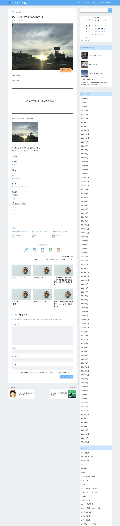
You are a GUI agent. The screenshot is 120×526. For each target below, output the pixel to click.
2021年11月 (85, 323)
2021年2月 (84, 359)
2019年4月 (84, 430)
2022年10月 (85, 280)
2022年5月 (84, 300)
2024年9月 (84, 189)
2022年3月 (84, 308)
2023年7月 (84, 245)
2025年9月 (84, 142)
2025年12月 (85, 130)
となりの (84, 484)
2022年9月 (84, 284)
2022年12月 (85, 272)
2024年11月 (85, 181)
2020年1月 (84, 410)
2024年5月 (84, 205)
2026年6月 (84, 106)
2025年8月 (84, 146)
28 (102, 34)
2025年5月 (84, 158)
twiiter (14, 164)
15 (105, 29)
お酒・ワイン (85, 480)
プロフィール (88, 2)
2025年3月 (84, 166)
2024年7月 (84, 197)
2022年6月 (84, 296)
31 (89, 37)
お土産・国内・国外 (88, 476)
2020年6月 (84, 391)
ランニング (69, 259)
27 (99, 34)
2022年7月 (84, 292)
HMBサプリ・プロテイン (89, 457)
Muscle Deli (85, 461)
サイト (14, 364)
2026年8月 (84, 98)
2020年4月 (84, 398)
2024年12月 (85, 177)
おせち (83, 472)
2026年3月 (84, 118)
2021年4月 (84, 351)
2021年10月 (85, 327)
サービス (96, 2)
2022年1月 (84, 316)
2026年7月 (84, 102)
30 (86, 37)
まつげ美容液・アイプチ (89, 488)
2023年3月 (84, 260)
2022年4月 (84, 304)
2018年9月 (84, 438)
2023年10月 (85, 233)
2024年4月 (84, 209)
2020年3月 (84, 402)
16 (86, 32)
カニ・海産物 (85, 520)
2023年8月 (84, 241)
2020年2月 (84, 406)
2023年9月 (84, 237)
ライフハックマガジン (19, 187)
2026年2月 (84, 122)
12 (96, 29)
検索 (110, 10)
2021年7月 (84, 339)
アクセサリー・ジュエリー (90, 492)
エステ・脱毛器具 (87, 504)
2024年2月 (84, 217)
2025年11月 (85, 134)
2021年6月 (84, 343)
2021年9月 (84, 331)
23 (86, 34)
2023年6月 (84, 248)
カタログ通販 (85, 516)
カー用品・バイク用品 (88, 524)
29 (105, 34)
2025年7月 (84, 150)
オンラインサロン (87, 512)
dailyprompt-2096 (57, 259)
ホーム (80, 2)
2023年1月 (84, 268)
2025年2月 (84, 170)
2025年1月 (84, 174)
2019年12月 (85, 414)
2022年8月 (84, 288)
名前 (14, 348)
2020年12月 (85, 367)
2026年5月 (84, 110)
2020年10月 (85, 375)
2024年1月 (84, 221)
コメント (16, 324)
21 (102, 32)
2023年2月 (84, 264)
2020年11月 (85, 371)
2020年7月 (84, 387)
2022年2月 (84, 312)
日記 (71, 256)
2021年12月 (85, 320)
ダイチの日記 (20, 2)
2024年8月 (84, 193)
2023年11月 (85, 229)
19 (96, 32)
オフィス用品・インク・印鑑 (91, 508)
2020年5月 (84, 395)
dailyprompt (44, 259)
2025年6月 (84, 154)
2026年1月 (84, 126)
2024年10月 (85, 185)
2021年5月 (84, 347)
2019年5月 (84, 426)
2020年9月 (84, 379)
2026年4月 (84, 114)
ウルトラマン (85, 500)
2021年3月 (84, 355)
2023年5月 (84, 252)
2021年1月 (84, 363)
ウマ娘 (83, 496)
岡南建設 (15, 195)
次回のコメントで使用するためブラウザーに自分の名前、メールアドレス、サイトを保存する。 (42, 372)
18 (92, 32)
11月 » (87, 40)
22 (105, 32)
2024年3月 (84, 213)
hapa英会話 (85, 453)
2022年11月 (85, 276)
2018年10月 (85, 434)
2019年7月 (84, 418)
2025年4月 (84, 162)
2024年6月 (84, 201)
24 (89, 34)
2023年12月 (85, 225)
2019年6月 (84, 422)
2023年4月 (84, 256)
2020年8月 (84, 383)
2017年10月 (85, 442)
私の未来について (105, 2)
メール (15, 356)
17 (89, 32)
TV (82, 465)
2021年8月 (84, 335)
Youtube (84, 468)
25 (92, 34)
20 (99, 32)
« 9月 (81, 40)
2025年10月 (85, 138)
